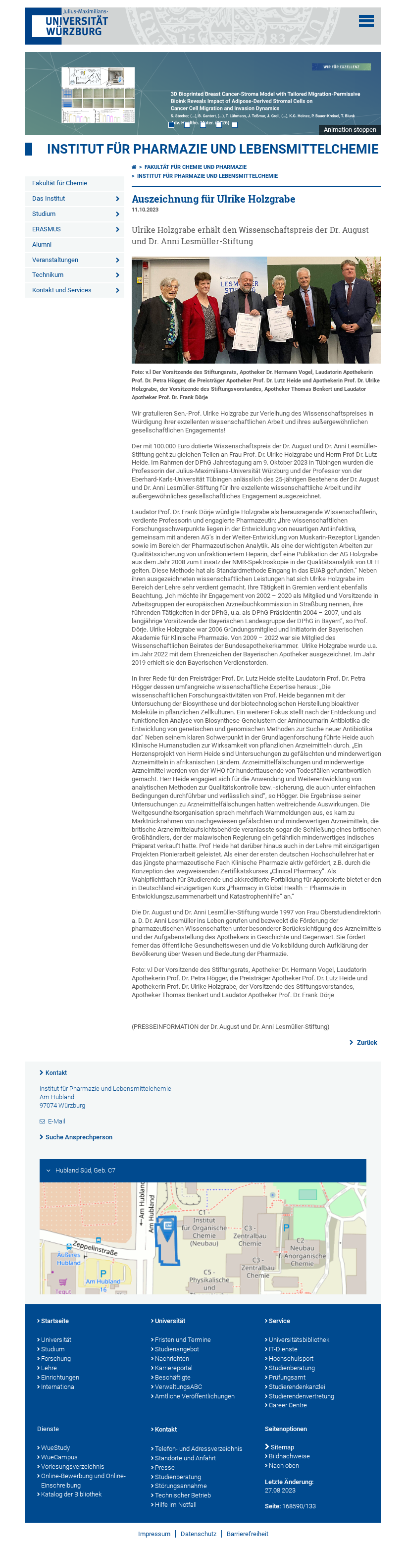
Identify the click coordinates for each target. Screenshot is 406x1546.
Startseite (55, 1321)
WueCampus (59, 1457)
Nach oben (284, 1465)
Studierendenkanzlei (297, 1386)
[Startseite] (134, 167)
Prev (42, 93)
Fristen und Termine (183, 1339)
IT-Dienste (283, 1349)
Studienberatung (292, 1368)
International (58, 1386)
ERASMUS (46, 229)
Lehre (49, 1368)
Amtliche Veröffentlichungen (195, 1396)
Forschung (56, 1358)
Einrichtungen (60, 1377)
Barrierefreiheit (247, 1534)
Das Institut (48, 198)
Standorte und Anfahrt (185, 1458)
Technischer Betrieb (183, 1495)
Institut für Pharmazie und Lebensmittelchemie (213, 149)
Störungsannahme (181, 1486)
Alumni (41, 244)
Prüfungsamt (287, 1377)
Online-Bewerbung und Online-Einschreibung (83, 1480)
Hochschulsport (291, 1358)
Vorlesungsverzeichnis (72, 1466)
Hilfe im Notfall (176, 1504)
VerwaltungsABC (178, 1386)
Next (364, 93)
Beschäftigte (173, 1377)
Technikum (47, 274)
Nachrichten (172, 1358)
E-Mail (56, 1121)
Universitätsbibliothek (299, 1339)
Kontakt (56, 1072)
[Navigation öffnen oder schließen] (366, 21)
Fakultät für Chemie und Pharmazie (196, 167)
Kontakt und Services (62, 290)
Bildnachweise (289, 1456)
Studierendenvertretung (301, 1396)
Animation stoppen (350, 129)
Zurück (366, 1042)
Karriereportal (174, 1368)
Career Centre (288, 1405)
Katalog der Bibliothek (71, 1494)
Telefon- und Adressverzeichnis (199, 1448)
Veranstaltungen (55, 260)
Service (279, 1321)
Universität (56, 1339)
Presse (165, 1467)
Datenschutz (198, 1534)
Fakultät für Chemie (59, 183)
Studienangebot (177, 1349)
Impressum (154, 1534)
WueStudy (55, 1447)
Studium (43, 213)
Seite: (273, 1506)
